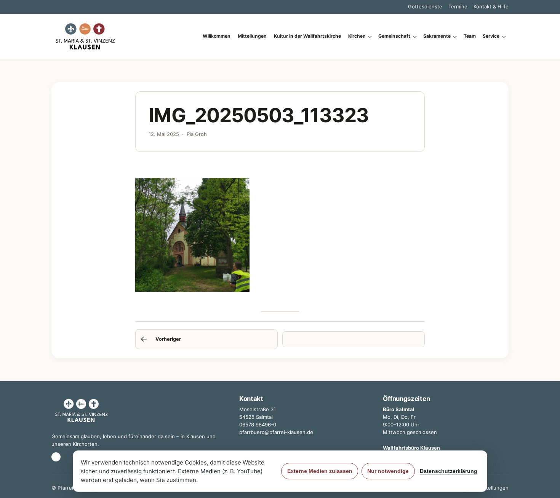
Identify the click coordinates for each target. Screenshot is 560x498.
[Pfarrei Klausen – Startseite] (85, 36)
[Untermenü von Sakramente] (455, 36)
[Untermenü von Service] (504, 36)
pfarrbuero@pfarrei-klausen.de (276, 432)
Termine (457, 6)
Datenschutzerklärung (448, 471)
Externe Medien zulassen (319, 471)
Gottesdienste (425, 6)
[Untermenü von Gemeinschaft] (415, 36)
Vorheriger (168, 339)
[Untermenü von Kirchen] (370, 36)
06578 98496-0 (257, 424)
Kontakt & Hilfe (491, 6)
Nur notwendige (388, 471)
